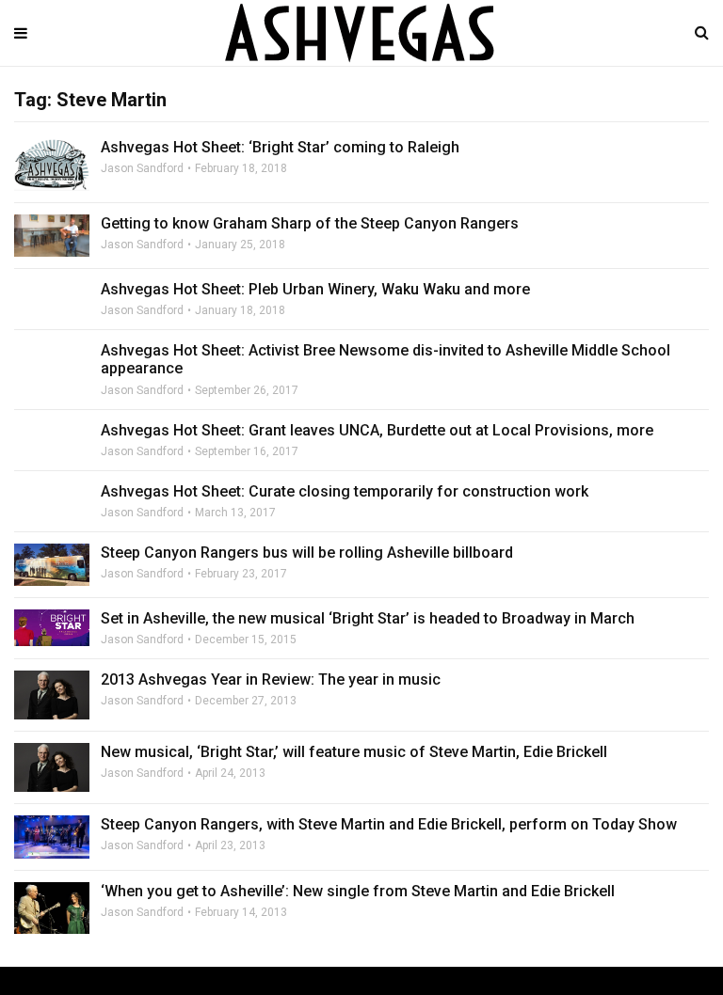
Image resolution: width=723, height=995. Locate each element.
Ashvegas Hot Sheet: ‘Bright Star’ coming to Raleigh (280, 147)
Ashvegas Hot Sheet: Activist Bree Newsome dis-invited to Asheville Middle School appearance (385, 359)
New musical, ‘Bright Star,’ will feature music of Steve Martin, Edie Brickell (354, 752)
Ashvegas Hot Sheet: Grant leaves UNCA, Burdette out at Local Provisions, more (377, 430)
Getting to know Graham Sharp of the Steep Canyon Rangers (310, 223)
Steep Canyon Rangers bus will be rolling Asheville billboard (307, 552)
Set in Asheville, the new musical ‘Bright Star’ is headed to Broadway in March (368, 618)
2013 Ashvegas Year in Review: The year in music (271, 679)
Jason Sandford (142, 168)
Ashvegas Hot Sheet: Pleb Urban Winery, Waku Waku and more (315, 289)
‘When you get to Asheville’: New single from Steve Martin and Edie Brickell (358, 891)
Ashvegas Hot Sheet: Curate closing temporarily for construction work (344, 491)
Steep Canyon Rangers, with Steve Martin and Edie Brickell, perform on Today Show (389, 824)
